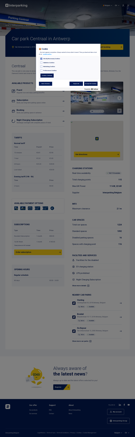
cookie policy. (47, 54)
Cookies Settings (47, 75)
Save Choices (45, 83)
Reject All (76, 83)
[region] (68, 67)
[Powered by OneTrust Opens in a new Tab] (92, 89)
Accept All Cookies (90, 83)
